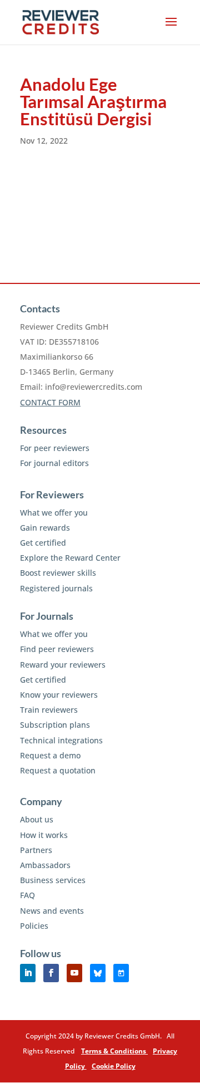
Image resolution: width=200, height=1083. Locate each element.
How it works (44, 835)
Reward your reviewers (63, 664)
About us (36, 819)
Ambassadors (45, 865)
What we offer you (54, 512)
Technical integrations (61, 740)
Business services (53, 880)
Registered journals (56, 588)
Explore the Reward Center (70, 557)
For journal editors (54, 463)
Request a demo (50, 755)
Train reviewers (49, 709)
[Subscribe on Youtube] (74, 973)
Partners (36, 850)
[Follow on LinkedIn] (28, 973)
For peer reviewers (54, 448)
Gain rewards (45, 527)
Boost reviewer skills (58, 572)
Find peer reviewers (57, 649)
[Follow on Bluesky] (98, 973)
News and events (52, 910)
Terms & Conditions (114, 1051)
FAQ (27, 895)
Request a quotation (58, 770)
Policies (34, 925)
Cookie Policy (114, 1066)
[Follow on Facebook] (51, 973)
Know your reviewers (59, 694)
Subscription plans (55, 724)
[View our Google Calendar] (121, 973)
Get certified (43, 542)
